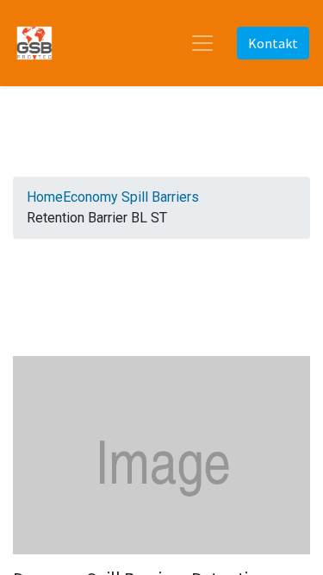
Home (45, 197)
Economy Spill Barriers (131, 197)
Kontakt (273, 43)
